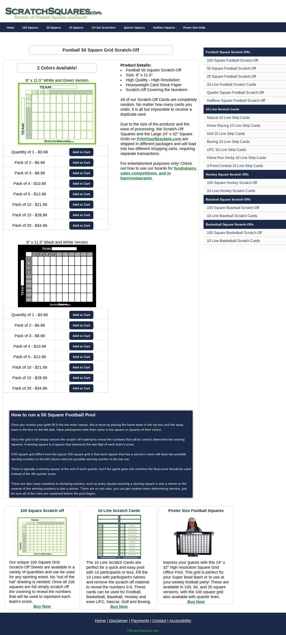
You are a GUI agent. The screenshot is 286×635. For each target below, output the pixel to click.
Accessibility (180, 620)
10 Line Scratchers (104, 27)
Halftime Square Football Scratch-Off (236, 100)
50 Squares (53, 27)
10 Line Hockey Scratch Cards (231, 191)
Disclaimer (118, 620)
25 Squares (76, 27)
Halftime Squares (164, 27)
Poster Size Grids (194, 27)
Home (10, 27)
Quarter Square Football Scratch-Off (235, 92)
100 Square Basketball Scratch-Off (234, 233)
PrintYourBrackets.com (159, 139)
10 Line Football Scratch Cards (231, 84)
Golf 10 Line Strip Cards (226, 134)
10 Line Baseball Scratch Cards (232, 216)
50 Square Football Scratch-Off (231, 68)
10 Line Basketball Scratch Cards (233, 241)
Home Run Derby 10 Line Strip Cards (236, 158)
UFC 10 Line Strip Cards (226, 150)
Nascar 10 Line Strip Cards (228, 117)
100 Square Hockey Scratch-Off (232, 183)
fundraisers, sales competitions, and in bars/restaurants (158, 173)
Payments (140, 620)
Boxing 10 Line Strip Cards (228, 142)
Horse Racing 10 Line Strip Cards (233, 125)
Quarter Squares (134, 27)
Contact (159, 620)
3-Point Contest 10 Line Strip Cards (235, 166)
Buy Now (42, 606)
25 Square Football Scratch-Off (231, 76)
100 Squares (30, 27)
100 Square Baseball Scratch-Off (233, 208)
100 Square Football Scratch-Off (232, 60)
